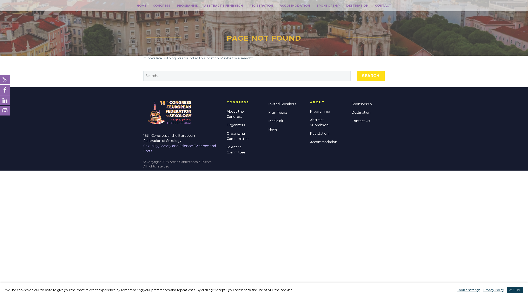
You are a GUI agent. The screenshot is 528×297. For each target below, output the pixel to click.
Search (371, 75)
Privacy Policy (493, 290)
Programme (187, 5)
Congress (161, 5)
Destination (357, 5)
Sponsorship (328, 5)
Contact (383, 5)
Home (141, 5)
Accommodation (295, 5)
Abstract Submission (223, 5)
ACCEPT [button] (514, 289)
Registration (261, 5)
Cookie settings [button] (468, 290)
